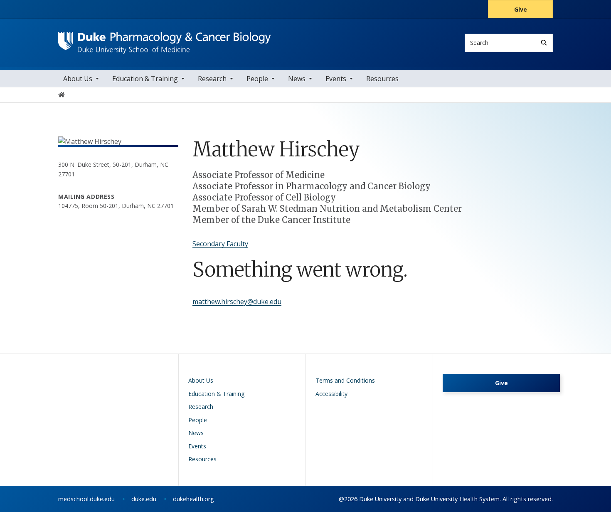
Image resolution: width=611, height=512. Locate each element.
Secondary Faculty (220, 243)
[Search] (544, 43)
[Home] (164, 40)
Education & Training (145, 78)
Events (335, 78)
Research (212, 78)
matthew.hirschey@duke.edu (236, 301)
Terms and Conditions (345, 380)
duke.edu (143, 499)
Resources (382, 78)
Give (520, 9)
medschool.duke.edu (86, 499)
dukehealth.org (193, 499)
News (297, 78)
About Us (77, 78)
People (257, 78)
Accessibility (331, 394)
